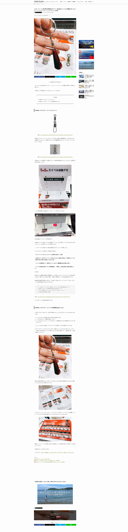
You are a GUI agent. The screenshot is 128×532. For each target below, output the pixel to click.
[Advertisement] (46, 471)
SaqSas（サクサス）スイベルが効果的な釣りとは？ (49, 101)
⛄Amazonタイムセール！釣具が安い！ (42, 459)
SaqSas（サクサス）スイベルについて (47, 99)
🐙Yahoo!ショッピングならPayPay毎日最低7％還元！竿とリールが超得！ (49, 462)
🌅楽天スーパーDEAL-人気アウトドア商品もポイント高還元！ (47, 460)
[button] (39, 77)
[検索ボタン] (93, 1)
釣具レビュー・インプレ (38, 12)
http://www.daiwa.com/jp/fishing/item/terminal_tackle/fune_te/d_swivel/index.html (56, 135)
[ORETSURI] (39, 1)
